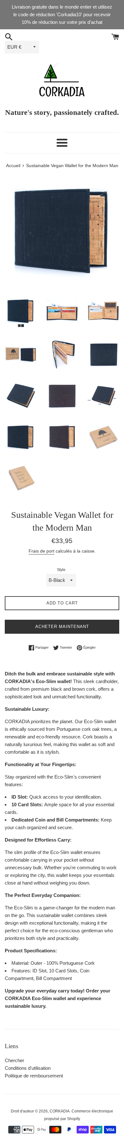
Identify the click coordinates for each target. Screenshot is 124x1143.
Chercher (14, 1060)
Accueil (13, 165)
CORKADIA (60, 1111)
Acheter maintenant (62, 626)
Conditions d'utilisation (28, 1068)
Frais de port (41, 551)
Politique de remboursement (34, 1075)
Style (61, 570)
